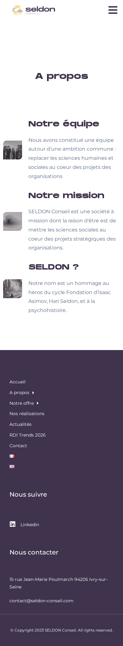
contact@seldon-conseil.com (41, 601)
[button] (112, 10)
